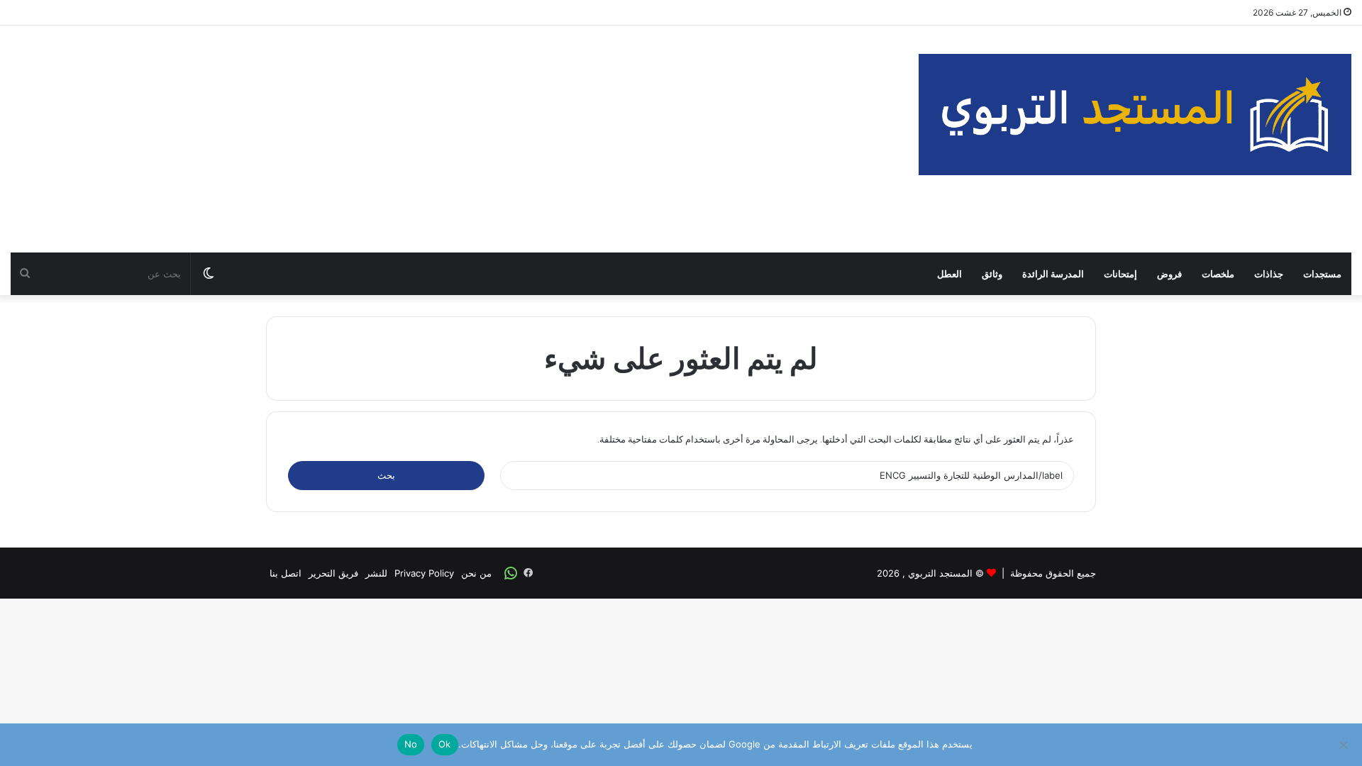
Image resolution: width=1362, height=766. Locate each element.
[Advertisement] (454, 139)
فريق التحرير (333, 573)
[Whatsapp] (510, 573)
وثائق (992, 273)
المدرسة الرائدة (1053, 273)
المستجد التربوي (940, 573)
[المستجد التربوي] (1135, 114)
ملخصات (1218, 273)
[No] (1344, 745)
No (411, 744)
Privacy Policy (424, 573)
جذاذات (1268, 273)
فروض (1169, 273)
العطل (949, 273)
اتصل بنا (285, 573)
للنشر (376, 573)
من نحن (476, 573)
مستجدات (1322, 273)
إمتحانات (1120, 273)
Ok (444, 744)
